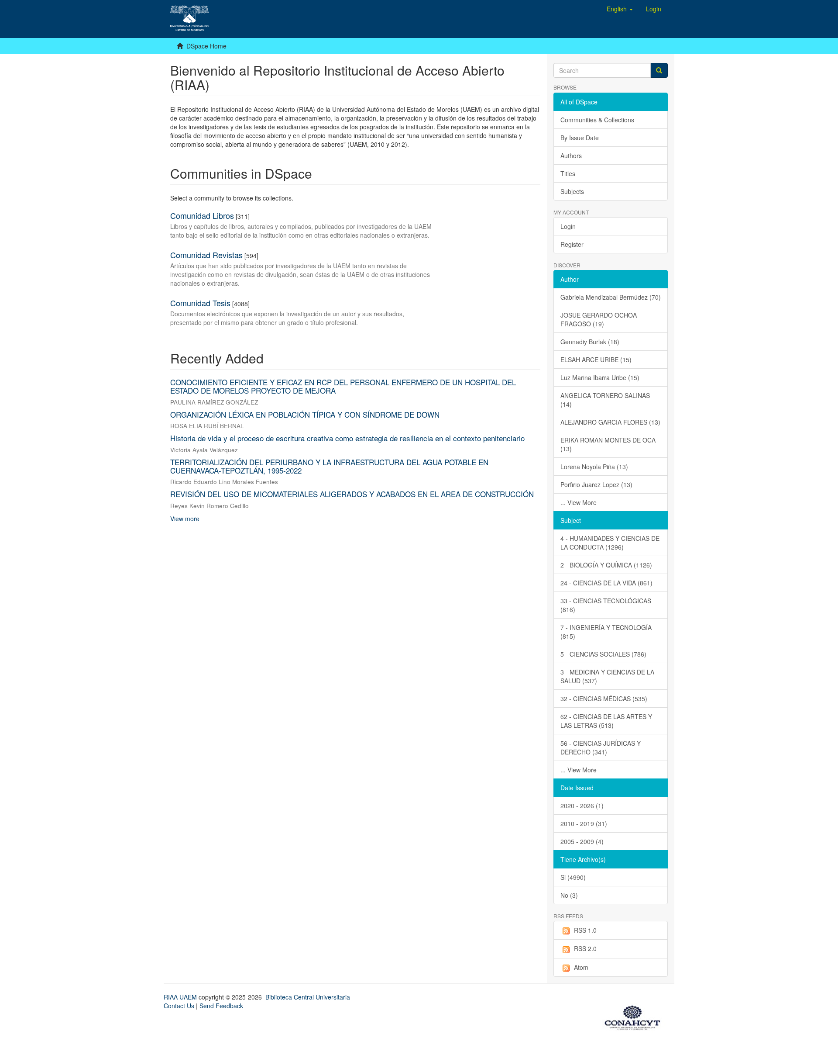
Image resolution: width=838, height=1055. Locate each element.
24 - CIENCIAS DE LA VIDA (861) (606, 582)
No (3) (569, 895)
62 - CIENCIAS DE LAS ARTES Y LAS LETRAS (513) (606, 721)
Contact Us (179, 1005)
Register (572, 244)
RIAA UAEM (181, 997)
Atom (581, 967)
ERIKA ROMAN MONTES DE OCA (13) (608, 444)
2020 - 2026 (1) (582, 805)
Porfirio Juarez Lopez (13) (596, 484)
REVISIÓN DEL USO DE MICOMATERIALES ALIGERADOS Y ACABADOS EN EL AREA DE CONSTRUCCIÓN (352, 493)
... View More (578, 502)
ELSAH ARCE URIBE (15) (596, 359)
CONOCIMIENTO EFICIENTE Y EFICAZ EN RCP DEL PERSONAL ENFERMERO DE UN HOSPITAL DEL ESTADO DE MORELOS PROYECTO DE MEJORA (343, 386)
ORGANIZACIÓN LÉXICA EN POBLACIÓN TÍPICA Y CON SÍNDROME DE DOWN (305, 414)
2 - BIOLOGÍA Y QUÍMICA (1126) (606, 564)
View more (184, 518)
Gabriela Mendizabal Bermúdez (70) (610, 297)
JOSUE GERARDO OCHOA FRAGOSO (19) (598, 319)
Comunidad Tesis (200, 302)
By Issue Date (579, 137)
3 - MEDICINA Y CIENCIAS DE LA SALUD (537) (607, 676)
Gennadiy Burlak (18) (589, 341)
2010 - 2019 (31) (583, 823)
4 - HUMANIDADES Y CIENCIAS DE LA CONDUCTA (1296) (609, 542)
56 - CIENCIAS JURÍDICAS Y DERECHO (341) (600, 747)
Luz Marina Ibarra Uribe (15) (599, 377)
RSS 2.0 (585, 948)
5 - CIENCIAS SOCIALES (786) (603, 654)
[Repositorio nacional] (635, 1016)
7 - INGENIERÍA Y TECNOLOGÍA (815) (606, 631)
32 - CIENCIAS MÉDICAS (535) (603, 698)
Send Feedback (221, 1005)
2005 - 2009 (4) (582, 841)
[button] (619, 8)
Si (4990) (573, 877)
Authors (571, 155)
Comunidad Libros (202, 215)
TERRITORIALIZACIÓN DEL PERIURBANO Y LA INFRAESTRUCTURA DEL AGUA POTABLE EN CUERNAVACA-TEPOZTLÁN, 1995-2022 (329, 466)
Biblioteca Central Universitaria (307, 997)
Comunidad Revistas (206, 254)
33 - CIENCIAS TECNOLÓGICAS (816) (605, 605)
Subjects (572, 191)
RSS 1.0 (585, 930)
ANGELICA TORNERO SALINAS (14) (605, 399)
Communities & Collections (597, 119)
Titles (567, 173)
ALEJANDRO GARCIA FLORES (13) (610, 422)
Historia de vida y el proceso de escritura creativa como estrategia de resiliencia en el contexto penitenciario (347, 437)
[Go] (659, 70)
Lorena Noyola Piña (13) (594, 466)
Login (568, 226)
